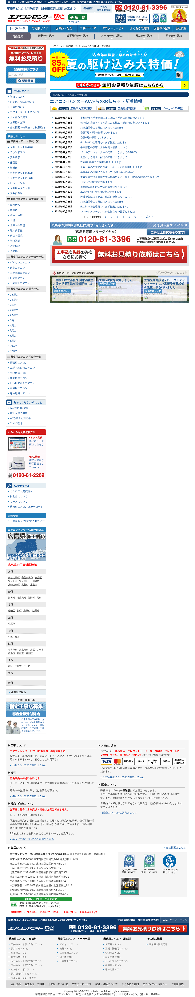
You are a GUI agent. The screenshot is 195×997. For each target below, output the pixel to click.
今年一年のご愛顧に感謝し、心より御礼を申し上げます (111, 167)
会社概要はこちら (176, 847)
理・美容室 (16, 230)
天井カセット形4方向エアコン (26, 944)
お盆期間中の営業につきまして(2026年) (102, 127)
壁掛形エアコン (19, 952)
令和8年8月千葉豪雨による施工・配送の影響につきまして (112, 117)
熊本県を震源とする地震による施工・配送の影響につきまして (115, 122)
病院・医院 (16, 235)
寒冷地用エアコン (20, 393)
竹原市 (11, 623)
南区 (10, 666)
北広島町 (21, 597)
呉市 (39, 597)
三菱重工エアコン (20, 283)
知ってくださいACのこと (28, 402)
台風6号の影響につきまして (95, 137)
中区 (10, 636)
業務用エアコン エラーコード (26, 506)
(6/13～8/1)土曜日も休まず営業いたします (103, 142)
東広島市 (23, 649)
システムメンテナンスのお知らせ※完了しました (107, 211)
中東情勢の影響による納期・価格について (103, 147)
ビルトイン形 (17, 183)
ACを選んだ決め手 (20, 418)
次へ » (149, 216)
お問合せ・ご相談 (34, 984)
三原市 (18, 666)
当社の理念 (16, 423)
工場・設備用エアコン (22, 367)
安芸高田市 (27, 577)
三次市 (26, 666)
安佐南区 (23, 581)
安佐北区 (12, 581)
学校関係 (15, 240)
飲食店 (14, 210)
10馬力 (14, 345)
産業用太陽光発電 (158, 944)
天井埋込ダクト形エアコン (24, 973)
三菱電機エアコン (20, 272)
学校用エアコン (18, 372)
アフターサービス (113, 28)
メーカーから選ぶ (111, 35)
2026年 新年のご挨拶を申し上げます (100, 162)
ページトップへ (178, 919)
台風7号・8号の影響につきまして (99, 132)
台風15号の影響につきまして (96, 181)
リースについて (18, 501)
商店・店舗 (16, 215)
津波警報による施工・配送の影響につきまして (106, 196)
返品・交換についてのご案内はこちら (33, 839)
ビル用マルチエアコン (22, 383)
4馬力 (13, 325)
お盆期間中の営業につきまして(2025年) (102, 201)
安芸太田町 (14, 577)
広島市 (40, 649)
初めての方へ (17, 96)
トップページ (17, 28)
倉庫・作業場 (17, 225)
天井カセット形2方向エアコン (26, 961)
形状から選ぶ (46, 35)
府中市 (20, 653)
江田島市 (34, 581)
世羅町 (35, 610)
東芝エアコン (17, 267)
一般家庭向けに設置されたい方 (27, 520)
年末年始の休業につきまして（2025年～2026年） (108, 172)
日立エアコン (17, 278)
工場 (12, 220)
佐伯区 (11, 610)
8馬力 (13, 340)
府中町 (29, 653)
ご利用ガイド (40, 28)
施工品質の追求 (18, 413)
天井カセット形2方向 (22, 172)
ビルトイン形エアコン (22, 969)
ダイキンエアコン (20, 262)
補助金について (18, 496)
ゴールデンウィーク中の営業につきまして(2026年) (108, 152)
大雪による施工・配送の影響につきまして (103, 157)
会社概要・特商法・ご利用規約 (27, 127)
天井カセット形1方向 (22, 178)
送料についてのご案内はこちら (29, 796)
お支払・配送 (64, 28)
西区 (17, 636)
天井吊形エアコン (20, 948)
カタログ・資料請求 (21, 491)
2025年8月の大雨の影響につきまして (101, 191)
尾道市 (33, 584)
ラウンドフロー (18, 152)
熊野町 (31, 597)
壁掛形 (14, 167)
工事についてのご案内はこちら (29, 765)
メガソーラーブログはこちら (171, 272)
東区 (32, 649)
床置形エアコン (19, 957)
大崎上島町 (14, 584)
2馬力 (13, 304)
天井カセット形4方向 (22, 147)
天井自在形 (16, 193)
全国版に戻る (18, 692)
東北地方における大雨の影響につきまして (103, 186)
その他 (14, 251)
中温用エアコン (18, 388)
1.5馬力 (14, 294)
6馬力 (13, 335)
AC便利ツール (22, 485)
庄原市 (26, 610)
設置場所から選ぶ (77, 35)
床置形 (14, 162)
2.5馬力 (14, 315)
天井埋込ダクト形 (20, 188)
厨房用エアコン (18, 362)
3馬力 (13, 320)
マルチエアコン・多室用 (23, 978)
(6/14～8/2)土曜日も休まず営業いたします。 (105, 206)
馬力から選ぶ (144, 35)
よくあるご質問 (139, 28)
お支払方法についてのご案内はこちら (123, 777)
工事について (88, 28)
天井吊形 (15, 157)
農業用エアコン (18, 378)
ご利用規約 (177, 984)
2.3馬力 (14, 310)
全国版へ (75, 21)
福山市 (11, 653)
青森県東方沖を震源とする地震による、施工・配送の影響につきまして (120, 177)
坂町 (19, 610)
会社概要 (181, 28)
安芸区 (38, 577)
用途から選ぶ (174, 35)
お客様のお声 (162, 28)
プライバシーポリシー (155, 984)
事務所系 (15, 204)
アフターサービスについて (25, 112)
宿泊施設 (15, 245)
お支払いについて (58, 984)
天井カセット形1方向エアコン (26, 965)
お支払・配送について (22, 101)
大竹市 (25, 584)
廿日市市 (12, 649)
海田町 (11, 597)
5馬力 (13, 330)
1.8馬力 (14, 299)
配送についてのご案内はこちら (119, 812)
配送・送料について (106, 984)
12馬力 (14, 351)
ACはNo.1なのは (19, 408)
